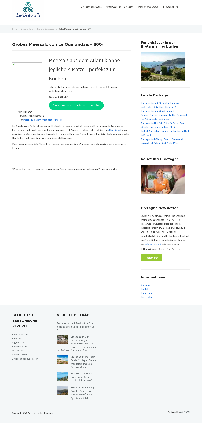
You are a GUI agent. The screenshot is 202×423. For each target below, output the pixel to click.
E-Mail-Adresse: (149, 248)
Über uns (145, 285)
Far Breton (17, 350)
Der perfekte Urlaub (148, 6)
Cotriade (16, 338)
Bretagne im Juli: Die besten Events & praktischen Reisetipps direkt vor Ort (76, 327)
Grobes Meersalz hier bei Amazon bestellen (76, 105)
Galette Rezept (20, 334)
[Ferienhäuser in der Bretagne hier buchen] (163, 66)
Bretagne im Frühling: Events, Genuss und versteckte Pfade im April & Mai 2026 (82, 393)
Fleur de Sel (115, 129)
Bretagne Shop (27, 29)
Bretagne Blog (170, 6)
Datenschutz (147, 296)
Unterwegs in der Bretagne (120, 6)
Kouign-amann (20, 354)
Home (14, 29)
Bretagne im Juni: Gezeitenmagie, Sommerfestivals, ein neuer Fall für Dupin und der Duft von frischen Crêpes (164, 115)
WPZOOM (185, 412)
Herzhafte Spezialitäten (45, 29)
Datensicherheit (153, 243)
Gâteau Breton (19, 346)
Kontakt (145, 289)
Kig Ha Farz (18, 342)
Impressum (146, 292)
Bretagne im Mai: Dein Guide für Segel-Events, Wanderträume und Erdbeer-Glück (84, 362)
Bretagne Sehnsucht (91, 6)
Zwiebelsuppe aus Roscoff (25, 358)
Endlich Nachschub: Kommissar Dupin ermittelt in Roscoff (81, 377)
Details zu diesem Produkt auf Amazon (42, 119)
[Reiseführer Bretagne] (163, 179)
